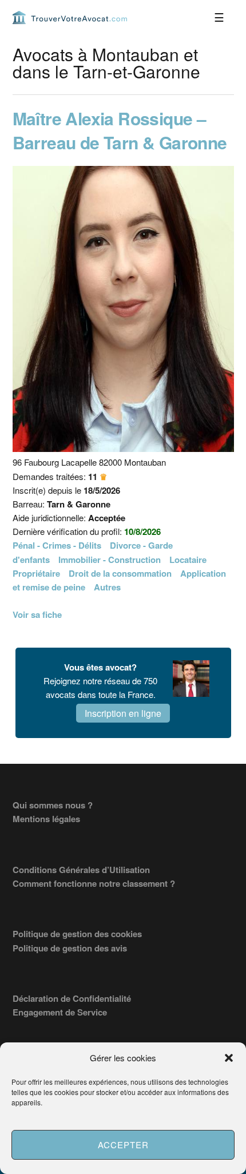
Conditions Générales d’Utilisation (81, 869)
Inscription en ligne (123, 713)
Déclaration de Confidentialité (72, 998)
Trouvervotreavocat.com (70, 17)
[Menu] (219, 17)
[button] (229, 1058)
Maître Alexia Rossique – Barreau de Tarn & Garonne (120, 130)
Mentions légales (46, 818)
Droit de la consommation (120, 573)
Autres (107, 587)
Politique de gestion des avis (70, 948)
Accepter (123, 1145)
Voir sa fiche (37, 614)
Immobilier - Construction (109, 559)
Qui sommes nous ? (53, 805)
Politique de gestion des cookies (77, 933)
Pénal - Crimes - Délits (57, 545)
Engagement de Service (60, 1012)
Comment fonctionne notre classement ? (94, 883)
